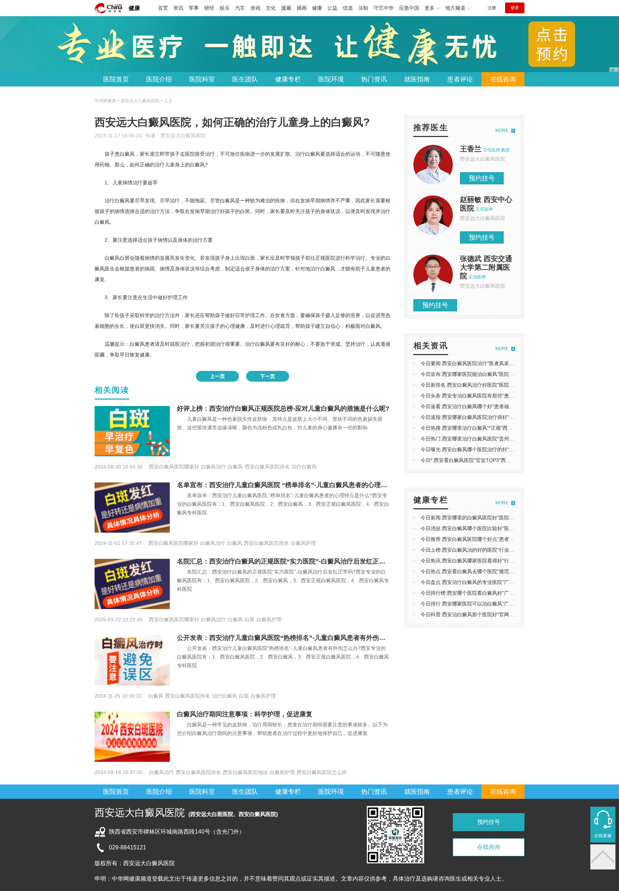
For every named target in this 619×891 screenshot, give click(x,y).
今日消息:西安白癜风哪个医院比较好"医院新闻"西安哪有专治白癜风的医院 (503, 528)
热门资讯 (374, 79)
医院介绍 (159, 79)
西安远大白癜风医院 (183, 135)
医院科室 (202, 79)
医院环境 (331, 79)
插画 (302, 8)
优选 (348, 8)
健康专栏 (288, 79)
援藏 (286, 8)
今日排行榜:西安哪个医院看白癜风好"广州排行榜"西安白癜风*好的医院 (499, 593)
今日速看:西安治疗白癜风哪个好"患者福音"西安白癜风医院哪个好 (493, 406)
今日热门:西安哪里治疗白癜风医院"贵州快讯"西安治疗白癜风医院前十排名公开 (508, 439)
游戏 (255, 8)
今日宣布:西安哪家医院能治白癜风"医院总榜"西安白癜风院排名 (491, 374)
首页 (163, 8)
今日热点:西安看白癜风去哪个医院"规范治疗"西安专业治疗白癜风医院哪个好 (506, 571)
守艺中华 (384, 8)
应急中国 (409, 8)
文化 (271, 8)
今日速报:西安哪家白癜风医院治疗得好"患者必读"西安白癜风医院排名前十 (503, 417)
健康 (134, 8)
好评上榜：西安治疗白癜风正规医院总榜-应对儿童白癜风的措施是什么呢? (283, 408)
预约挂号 (482, 178)
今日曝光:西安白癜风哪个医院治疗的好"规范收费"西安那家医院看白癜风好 (503, 449)
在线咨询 (503, 79)
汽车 (240, 8)
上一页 (217, 376)
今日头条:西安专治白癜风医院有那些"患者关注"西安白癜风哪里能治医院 (501, 396)
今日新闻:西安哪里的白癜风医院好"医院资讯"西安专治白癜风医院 (493, 517)
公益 (332, 8)
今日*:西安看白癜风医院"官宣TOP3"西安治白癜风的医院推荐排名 (493, 460)
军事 (194, 8)
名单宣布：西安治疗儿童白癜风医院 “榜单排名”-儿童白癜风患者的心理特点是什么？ (298, 485)
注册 (492, 7)
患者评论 (460, 79)
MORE (501, 130)
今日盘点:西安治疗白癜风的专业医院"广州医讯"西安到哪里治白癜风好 (498, 582)
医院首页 (116, 79)
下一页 (267, 376)
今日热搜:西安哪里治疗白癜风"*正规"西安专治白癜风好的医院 (489, 428)
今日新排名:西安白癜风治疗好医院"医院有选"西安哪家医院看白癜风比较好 (503, 385)
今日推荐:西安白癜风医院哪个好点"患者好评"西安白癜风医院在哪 (493, 539)
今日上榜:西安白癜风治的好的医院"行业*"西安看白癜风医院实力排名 (497, 550)
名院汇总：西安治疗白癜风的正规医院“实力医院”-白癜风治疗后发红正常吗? (286, 561)
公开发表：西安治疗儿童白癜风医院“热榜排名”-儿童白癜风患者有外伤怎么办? (289, 637)
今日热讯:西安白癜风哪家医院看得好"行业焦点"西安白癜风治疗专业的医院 (503, 561)
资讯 (178, 8)
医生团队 (245, 79)
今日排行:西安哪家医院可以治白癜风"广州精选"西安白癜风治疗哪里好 (498, 604)
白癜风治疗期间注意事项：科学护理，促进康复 (244, 714)
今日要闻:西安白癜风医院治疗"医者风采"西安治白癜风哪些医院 (491, 363)
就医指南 (417, 79)
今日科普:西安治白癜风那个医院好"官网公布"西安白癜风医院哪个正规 (498, 614)
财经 (209, 8)
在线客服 (602, 835)
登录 (514, 7)
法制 (363, 8)
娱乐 (225, 8)
